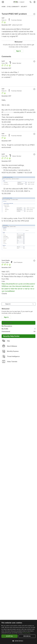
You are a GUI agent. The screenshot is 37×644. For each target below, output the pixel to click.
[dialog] (18, 632)
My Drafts (18, 329)
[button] (34, 14)
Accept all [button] (9, 636)
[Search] (30, 2)
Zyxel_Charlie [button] (6, 260)
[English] (18, 2)
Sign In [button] (18, 51)
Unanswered (18, 331)
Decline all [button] (27, 636)
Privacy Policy (26, 633)
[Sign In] (34, 2)
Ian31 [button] (3, 61)
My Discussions (7, 326)
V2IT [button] (3, 18)
